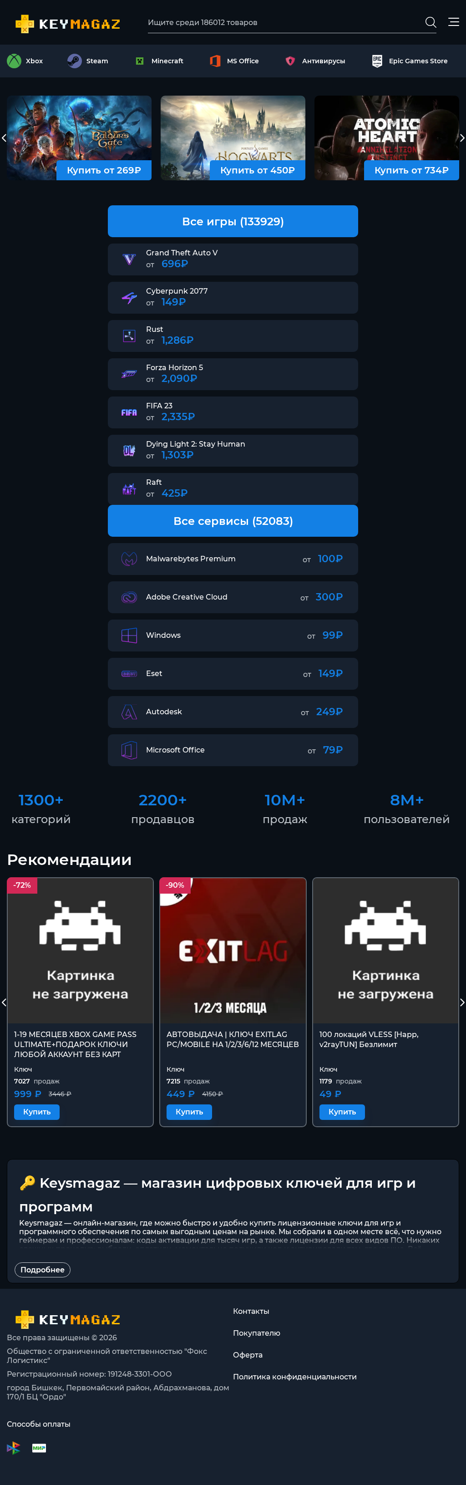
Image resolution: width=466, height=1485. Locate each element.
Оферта (248, 1355)
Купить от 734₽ (412, 170)
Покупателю (256, 1333)
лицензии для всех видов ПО (346, 1240)
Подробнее (42, 1270)
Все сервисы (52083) (233, 521)
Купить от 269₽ (104, 170)
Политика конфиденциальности (295, 1377)
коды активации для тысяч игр (196, 1240)
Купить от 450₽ (257, 170)
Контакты (251, 1311)
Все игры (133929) (233, 221)
